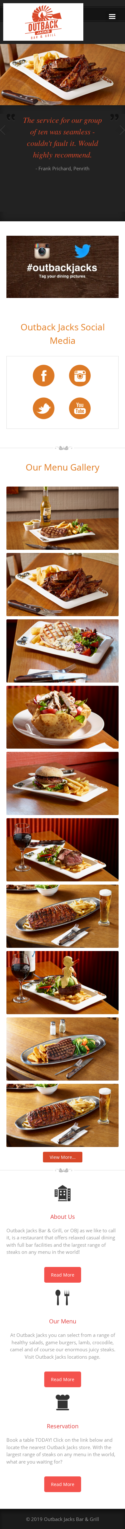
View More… (63, 1157)
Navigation (112, 16)
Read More (62, 1275)
